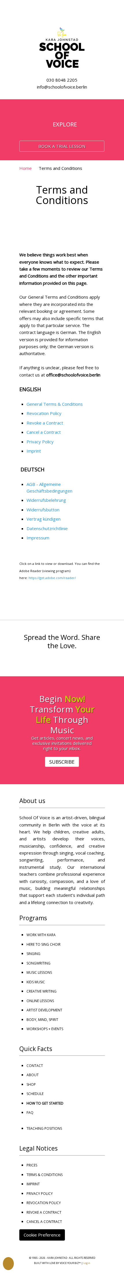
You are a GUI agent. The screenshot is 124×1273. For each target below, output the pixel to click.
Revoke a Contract (45, 423)
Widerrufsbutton (43, 509)
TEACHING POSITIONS (44, 1128)
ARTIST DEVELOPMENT (44, 1010)
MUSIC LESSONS (39, 972)
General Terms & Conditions (55, 404)
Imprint (34, 451)
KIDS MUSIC (36, 982)
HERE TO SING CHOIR (44, 944)
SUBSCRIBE (62, 761)
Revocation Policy (44, 413)
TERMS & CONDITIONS (45, 1174)
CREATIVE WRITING (42, 991)
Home (25, 168)
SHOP (31, 1084)
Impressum (38, 538)
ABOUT (33, 1074)
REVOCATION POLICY (44, 1202)
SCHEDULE (35, 1093)
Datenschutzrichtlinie (47, 528)
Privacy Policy (40, 441)
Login (86, 1263)
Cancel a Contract (44, 432)
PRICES (32, 1165)
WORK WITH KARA (41, 934)
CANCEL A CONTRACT (44, 1221)
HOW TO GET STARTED (45, 1103)
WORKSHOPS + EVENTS (45, 1028)
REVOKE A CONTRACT (44, 1212)
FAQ (30, 1112)
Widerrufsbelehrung (46, 500)
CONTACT (35, 1065)
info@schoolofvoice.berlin (62, 87)
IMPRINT (33, 1184)
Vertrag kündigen (44, 519)
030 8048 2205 (61, 80)
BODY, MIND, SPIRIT (42, 1019)
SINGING (33, 953)
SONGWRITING (38, 963)
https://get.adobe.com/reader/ (52, 578)
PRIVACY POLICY (40, 1193)
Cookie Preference (42, 1235)
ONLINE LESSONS (40, 1000)
